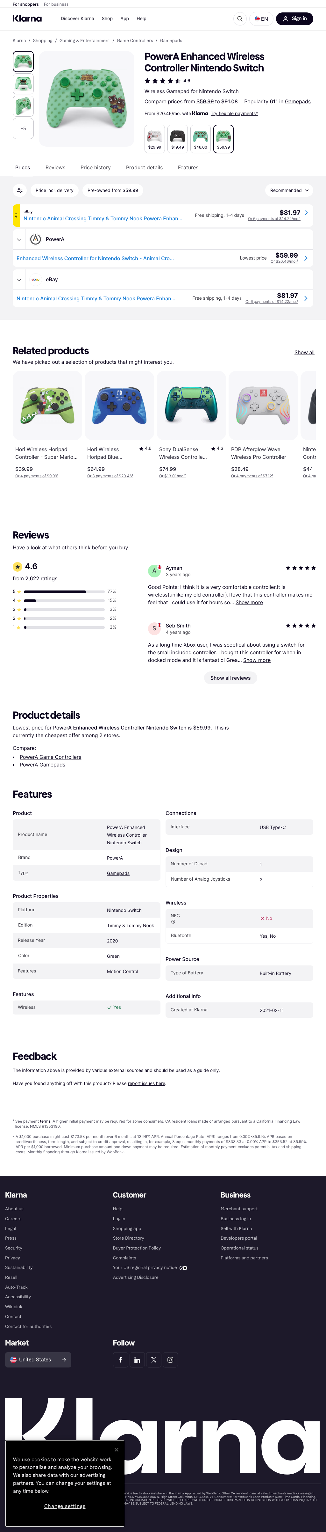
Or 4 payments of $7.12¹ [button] (252, 475)
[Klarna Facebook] (120, 1359)
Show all (304, 352)
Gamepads (298, 101)
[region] (64, 1483)
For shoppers (26, 4)
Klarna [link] (19, 40)
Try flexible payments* (234, 113)
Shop (107, 18)
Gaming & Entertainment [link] (85, 40)
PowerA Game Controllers (50, 757)
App (124, 18)
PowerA (115, 858)
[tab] (23, 167)
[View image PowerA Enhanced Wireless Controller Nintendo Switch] (23, 61)
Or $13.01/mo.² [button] (172, 475)
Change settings (65, 1506)
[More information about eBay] (19, 279)
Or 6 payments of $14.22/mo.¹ (274, 218)
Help (141, 18)
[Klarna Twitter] (153, 1359)
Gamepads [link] (171, 40)
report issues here (146, 1083)
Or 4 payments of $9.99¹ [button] (36, 475)
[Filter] (20, 190)
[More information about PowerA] (19, 239)
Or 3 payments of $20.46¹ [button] (110, 475)
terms (45, 1121)
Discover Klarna (77, 18)
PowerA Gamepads (42, 764)
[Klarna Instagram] (170, 1359)
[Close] (117, 1450)
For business (56, 4)
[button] (261, 19)
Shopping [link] (43, 40)
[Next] (304, 424)
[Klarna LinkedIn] (137, 1359)
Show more (249, 602)
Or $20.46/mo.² (284, 261)
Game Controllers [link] (135, 40)
